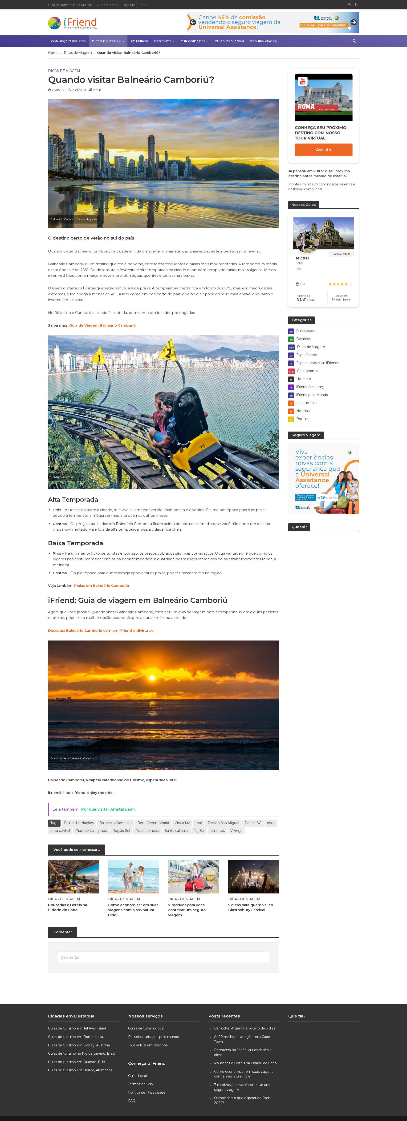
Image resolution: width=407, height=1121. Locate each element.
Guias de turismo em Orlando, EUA (76, 1062)
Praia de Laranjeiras (91, 831)
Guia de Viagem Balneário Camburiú (102, 325)
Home (53, 53)
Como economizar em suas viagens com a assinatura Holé (133, 910)
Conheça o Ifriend (68, 41)
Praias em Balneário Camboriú (101, 585)
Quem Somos (107, 5)
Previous (193, 22)
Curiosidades (193, 41)
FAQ (131, 1101)
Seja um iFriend (135, 5)
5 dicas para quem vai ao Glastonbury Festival (250, 907)
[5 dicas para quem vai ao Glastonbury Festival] (253, 876)
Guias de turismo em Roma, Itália (75, 1037)
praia (270, 823)
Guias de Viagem (229, 41)
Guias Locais (138, 1076)
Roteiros (139, 41)
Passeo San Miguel (223, 823)
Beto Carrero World (153, 823)
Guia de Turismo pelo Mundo (70, 5)
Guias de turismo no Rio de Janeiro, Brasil (81, 1053)
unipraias (218, 831)
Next (353, 22)
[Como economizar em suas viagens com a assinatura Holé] (133, 876)
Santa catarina (176, 831)
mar (198, 823)
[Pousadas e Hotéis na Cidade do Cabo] (73, 876)
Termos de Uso (140, 1084)
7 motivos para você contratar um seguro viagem (187, 910)
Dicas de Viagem (106, 41)
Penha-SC (253, 823)
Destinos (162, 41)
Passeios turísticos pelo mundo (153, 1037)
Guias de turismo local (146, 1028)
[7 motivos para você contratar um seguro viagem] (193, 876)
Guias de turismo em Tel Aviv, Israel (77, 1028)
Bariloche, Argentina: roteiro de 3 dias (244, 1028)
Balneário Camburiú (115, 823)
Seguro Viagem (263, 41)
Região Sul (121, 831)
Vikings (236, 831)
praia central (60, 831)
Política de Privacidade (146, 1092)
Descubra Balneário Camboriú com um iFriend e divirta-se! (101, 630)
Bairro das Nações (79, 823)
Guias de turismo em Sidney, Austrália (79, 1045)
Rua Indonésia (147, 831)
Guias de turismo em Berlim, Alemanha (80, 1070)
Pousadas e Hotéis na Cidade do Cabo (67, 907)
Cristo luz (182, 823)
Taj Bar (199, 831)
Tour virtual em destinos (147, 1045)
